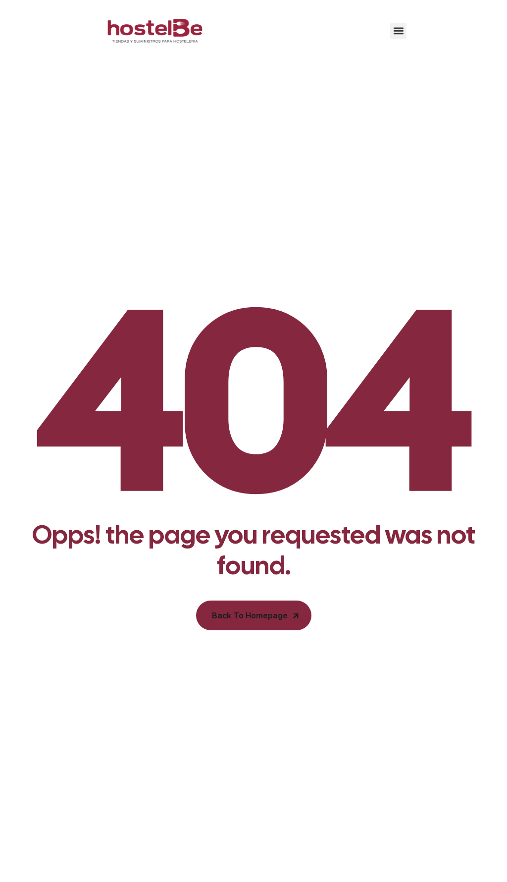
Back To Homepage (250, 615)
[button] (398, 31)
